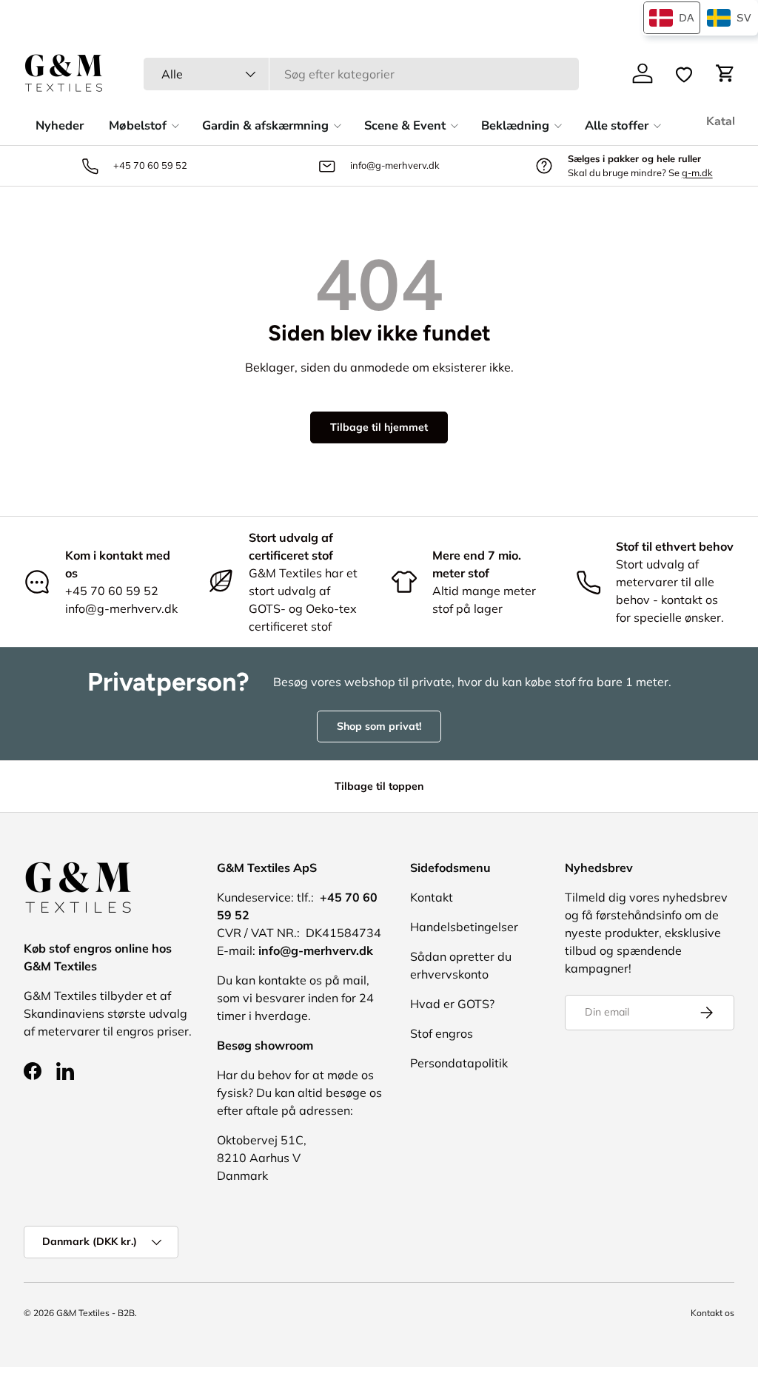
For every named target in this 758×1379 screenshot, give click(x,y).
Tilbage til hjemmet (379, 427)
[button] (725, 73)
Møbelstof (138, 125)
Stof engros (441, 1033)
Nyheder (60, 125)
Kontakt (431, 897)
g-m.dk (697, 172)
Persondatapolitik (459, 1063)
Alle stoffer (616, 125)
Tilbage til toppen (379, 786)
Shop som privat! (379, 726)
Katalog (728, 121)
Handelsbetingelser (464, 926)
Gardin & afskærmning (265, 125)
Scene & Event (405, 125)
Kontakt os (712, 1312)
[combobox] (361, 74)
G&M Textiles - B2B (95, 1312)
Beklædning (515, 125)
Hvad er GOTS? (452, 1003)
